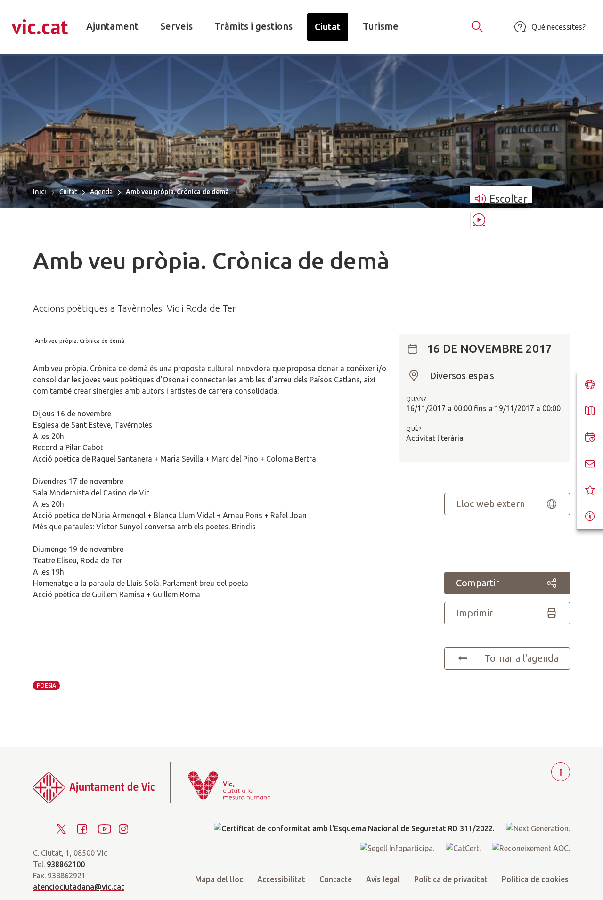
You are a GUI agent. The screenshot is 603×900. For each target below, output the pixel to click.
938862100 (66, 864)
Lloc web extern (490, 503)
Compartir (477, 582)
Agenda (101, 191)
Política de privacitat (451, 879)
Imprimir (474, 613)
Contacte (335, 879)
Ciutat (68, 191)
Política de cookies (535, 879)
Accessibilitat (281, 879)
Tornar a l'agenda (521, 658)
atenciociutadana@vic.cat (78, 887)
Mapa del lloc (219, 879)
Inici (39, 191)
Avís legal (383, 879)
